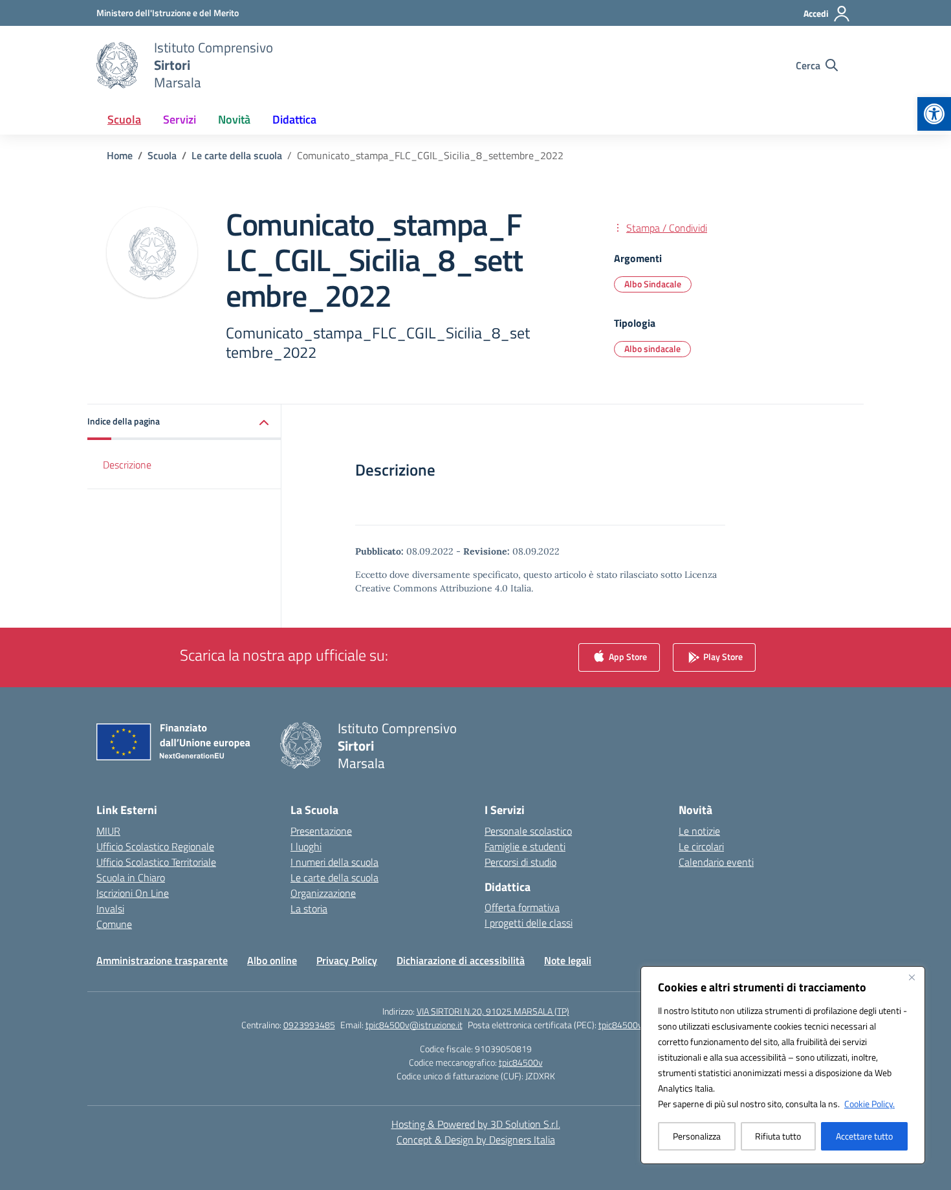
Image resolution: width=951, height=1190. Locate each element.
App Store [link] (627, 656)
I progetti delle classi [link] (529, 923)
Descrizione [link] (127, 464)
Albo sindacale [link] (652, 348)
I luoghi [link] (306, 846)
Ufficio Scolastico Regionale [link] (155, 846)
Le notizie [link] (699, 831)
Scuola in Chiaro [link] (130, 877)
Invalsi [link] (110, 908)
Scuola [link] (124, 119)
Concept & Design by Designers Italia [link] (476, 1139)
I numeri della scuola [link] (334, 862)
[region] (782, 1065)
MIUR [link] (108, 831)
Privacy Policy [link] (346, 960)
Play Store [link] (722, 656)
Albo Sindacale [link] (652, 284)
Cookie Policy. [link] (869, 1103)
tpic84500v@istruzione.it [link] (414, 1024)
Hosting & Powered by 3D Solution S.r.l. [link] (475, 1124)
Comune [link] (114, 924)
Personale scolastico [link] (528, 831)
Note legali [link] (567, 960)
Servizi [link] (179, 119)
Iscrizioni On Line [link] (132, 893)
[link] (934, 114)
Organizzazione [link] (323, 893)
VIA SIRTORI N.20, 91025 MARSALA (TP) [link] (493, 1011)
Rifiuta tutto (778, 1136)
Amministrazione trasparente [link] (162, 960)
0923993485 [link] (309, 1024)
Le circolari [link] (701, 846)
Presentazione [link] (321, 831)
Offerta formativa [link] (522, 907)
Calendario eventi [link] (716, 862)
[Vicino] (911, 977)
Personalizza (697, 1136)
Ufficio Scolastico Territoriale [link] (156, 862)
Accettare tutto (864, 1136)
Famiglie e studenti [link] (525, 846)
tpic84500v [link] (521, 1062)
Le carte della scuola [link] (334, 877)
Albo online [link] (272, 960)
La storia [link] (308, 908)
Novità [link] (234, 119)
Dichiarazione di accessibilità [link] (461, 960)
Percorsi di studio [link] (520, 862)
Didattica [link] (294, 119)
